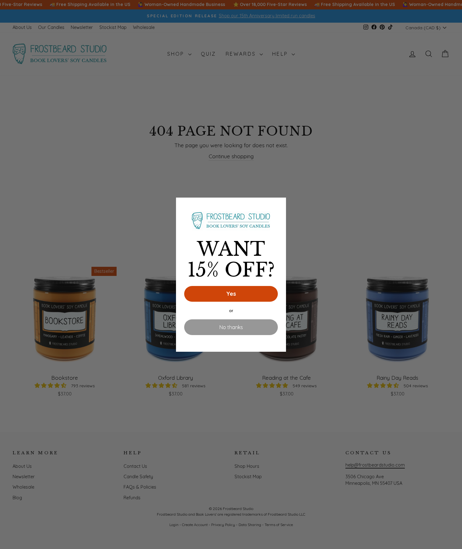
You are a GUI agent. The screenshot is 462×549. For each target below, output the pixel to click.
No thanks (231, 327)
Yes (231, 293)
